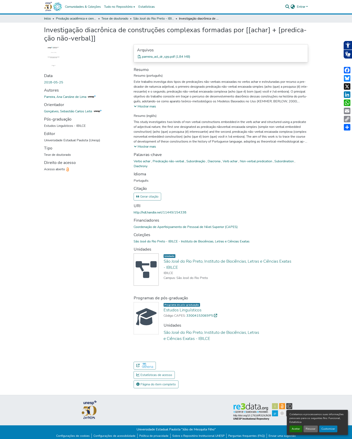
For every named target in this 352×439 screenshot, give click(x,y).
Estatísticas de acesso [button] (156, 375)
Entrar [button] (301, 6)
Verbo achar (142, 161)
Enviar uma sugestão (282, 436)
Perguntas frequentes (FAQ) (246, 436)
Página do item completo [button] (158, 384)
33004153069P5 (200, 315)
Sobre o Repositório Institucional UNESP (198, 436)
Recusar (311, 429)
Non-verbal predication (256, 161)
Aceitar (296, 429)
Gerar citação (148, 196)
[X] (347, 86)
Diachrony (140, 166)
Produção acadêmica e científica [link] (76, 18)
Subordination (284, 161)
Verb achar (230, 161)
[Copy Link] (347, 119)
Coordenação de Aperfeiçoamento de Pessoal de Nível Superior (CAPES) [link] (186, 227)
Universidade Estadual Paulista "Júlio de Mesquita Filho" (176, 429)
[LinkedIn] (347, 95)
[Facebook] (347, 70)
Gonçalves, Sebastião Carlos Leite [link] (68, 111)
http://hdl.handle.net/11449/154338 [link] (160, 212)
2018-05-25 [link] (53, 82)
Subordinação (196, 161)
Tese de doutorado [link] (114, 18)
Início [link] (47, 18)
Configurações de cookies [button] (73, 436)
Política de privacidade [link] (153, 436)
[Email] (347, 111)
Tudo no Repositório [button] (118, 6)
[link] (221, 56)
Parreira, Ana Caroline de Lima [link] (65, 97)
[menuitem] (119, 7)
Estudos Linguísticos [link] (182, 310)
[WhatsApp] (347, 103)
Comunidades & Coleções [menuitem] (83, 6)
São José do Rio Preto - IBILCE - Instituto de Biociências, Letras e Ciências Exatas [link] (153, 18)
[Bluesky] (347, 78)
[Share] (347, 127)
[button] (57, 7)
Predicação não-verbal (169, 161)
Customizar (328, 429)
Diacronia (214, 161)
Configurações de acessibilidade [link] (114, 436)
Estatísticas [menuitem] (146, 6)
